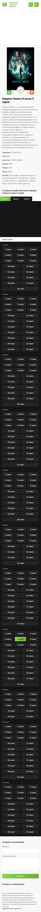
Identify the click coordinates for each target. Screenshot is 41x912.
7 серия (8, 261)
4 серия (8, 255)
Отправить (20, 876)
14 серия (11, 277)
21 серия (29, 344)
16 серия (11, 283)
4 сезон (5, 410)
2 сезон (5, 294)
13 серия (29, 272)
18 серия (20, 289)
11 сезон (5, 782)
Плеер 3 (27, 199)
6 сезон (5, 525)
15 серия (29, 277)
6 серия (33, 255)
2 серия (21, 249)
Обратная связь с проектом (11, 908)
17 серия (29, 283)
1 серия (8, 249)
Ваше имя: (5, 846)
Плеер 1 (5, 199)
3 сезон (5, 355)
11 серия (29, 266)
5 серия (21, 255)
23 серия (29, 349)
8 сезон (5, 629)
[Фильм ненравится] (32, 92)
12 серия (11, 272)
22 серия (11, 349)
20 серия (11, 344)
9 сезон (5, 690)
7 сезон (5, 569)
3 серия (33, 249)
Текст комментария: (9, 856)
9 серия (33, 261)
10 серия (11, 266)
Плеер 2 (16, 199)
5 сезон (5, 470)
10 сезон (5, 722)
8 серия (21, 261)
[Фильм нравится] (9, 92)
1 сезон (5, 245)
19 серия (29, 338)
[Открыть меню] (37, 4)
